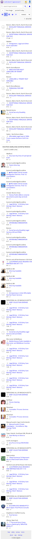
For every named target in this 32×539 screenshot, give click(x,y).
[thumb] (5, 14)
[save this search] (29, 6)
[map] (16, 14)
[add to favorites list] (7, 27)
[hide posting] (12, 29)
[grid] (9, 14)
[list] (2, 14)
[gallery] (12, 14)
